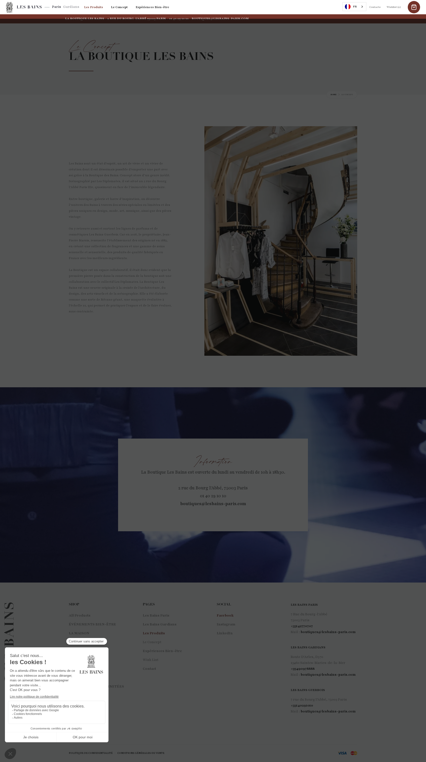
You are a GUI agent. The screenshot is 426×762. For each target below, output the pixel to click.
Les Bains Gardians (160, 624)
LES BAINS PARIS (304, 605)
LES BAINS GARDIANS (308, 647)
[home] (28, 7)
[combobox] (354, 6)
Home (334, 94)
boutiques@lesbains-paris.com (213, 504)
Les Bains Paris (156, 615)
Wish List (151, 659)
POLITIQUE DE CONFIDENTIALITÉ (91, 753)
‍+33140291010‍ (302, 705)
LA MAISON (79, 633)
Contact (149, 668)
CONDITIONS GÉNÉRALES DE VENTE (140, 753)
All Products (79, 615)
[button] (414, 7)
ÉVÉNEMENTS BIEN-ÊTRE (92, 624)
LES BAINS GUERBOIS (308, 690)
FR (355, 6)
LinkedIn (225, 633)
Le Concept (119, 7)
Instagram (226, 624)
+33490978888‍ (303, 668)
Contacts (375, 7)
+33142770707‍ (302, 626)
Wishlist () (394, 7)
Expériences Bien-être (152, 7)
